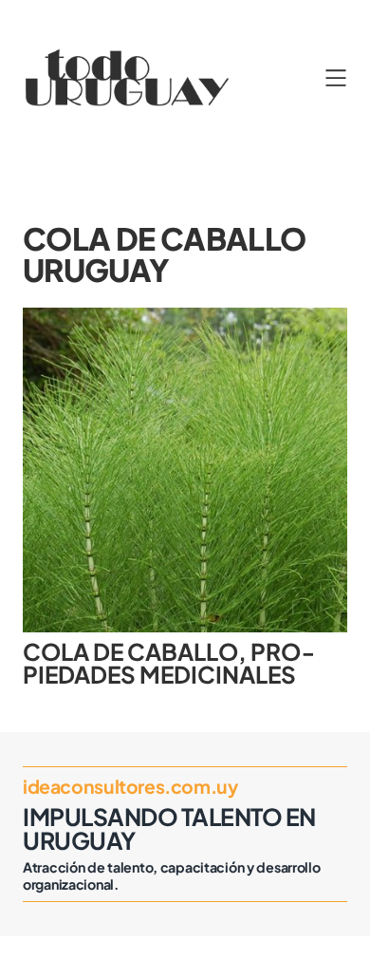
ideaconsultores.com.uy (130, 786)
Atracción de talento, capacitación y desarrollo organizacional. (172, 875)
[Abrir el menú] (335, 77)
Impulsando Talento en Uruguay (169, 828)
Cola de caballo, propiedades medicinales (169, 663)
